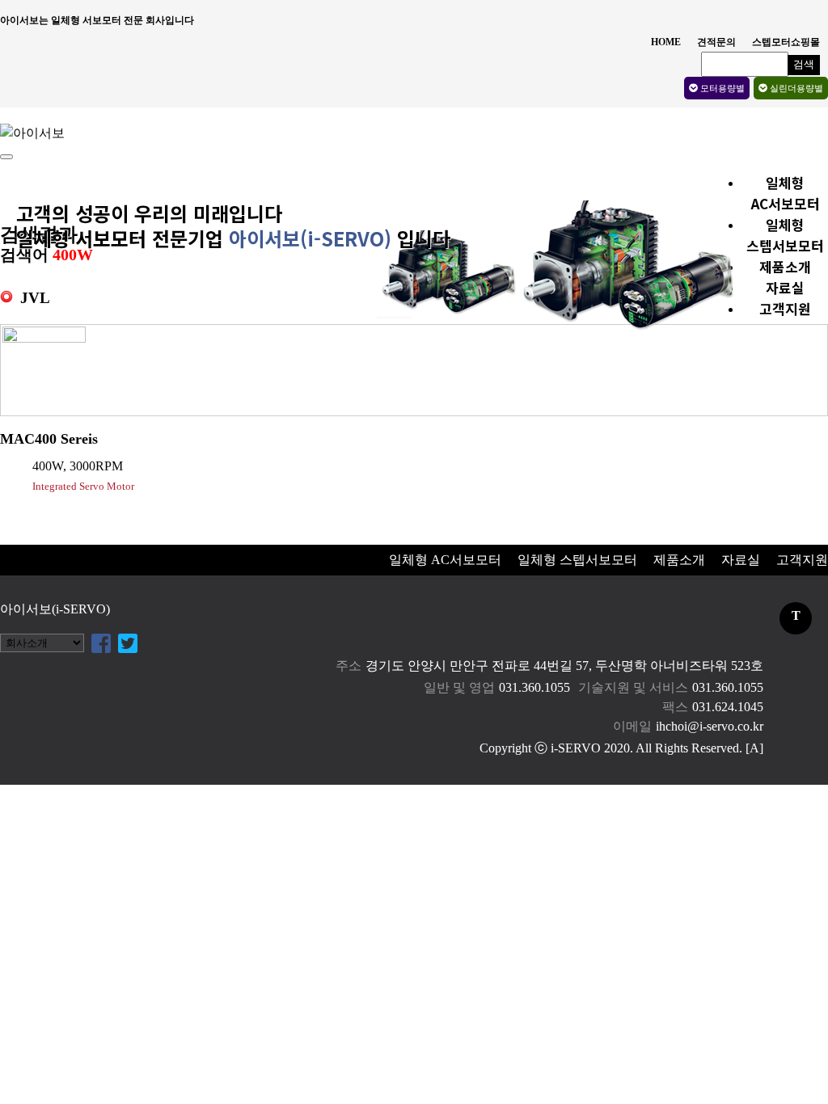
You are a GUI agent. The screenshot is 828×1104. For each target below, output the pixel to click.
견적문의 (716, 42)
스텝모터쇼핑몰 (786, 42)
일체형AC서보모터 (785, 192)
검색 (803, 64)
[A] (754, 748)
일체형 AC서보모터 (445, 560)
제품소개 (785, 266)
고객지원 (785, 308)
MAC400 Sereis (49, 439)
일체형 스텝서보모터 (577, 560)
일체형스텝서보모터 (785, 234)
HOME (666, 42)
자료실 (785, 287)
